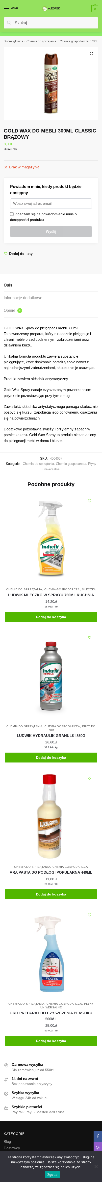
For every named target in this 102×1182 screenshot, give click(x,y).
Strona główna (13, 41)
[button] (91, 53)
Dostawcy (12, 1148)
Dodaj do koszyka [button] (51, 617)
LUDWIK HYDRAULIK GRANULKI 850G (51, 736)
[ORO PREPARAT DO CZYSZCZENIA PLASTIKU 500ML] (51, 953)
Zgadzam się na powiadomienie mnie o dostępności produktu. (43, 217)
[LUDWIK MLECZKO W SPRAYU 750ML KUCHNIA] (51, 539)
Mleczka (89, 589)
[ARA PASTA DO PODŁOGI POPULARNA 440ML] (51, 817)
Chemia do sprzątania (41, 41)
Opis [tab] (8, 285)
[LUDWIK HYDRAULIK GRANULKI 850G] (51, 676)
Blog (7, 1141)
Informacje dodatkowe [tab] (23, 298)
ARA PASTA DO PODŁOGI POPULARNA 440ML (51, 872)
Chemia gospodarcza (74, 41)
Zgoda (52, 1175)
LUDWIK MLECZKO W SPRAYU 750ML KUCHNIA (51, 595)
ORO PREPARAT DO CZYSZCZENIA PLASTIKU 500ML (51, 1016)
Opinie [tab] (12, 310)
